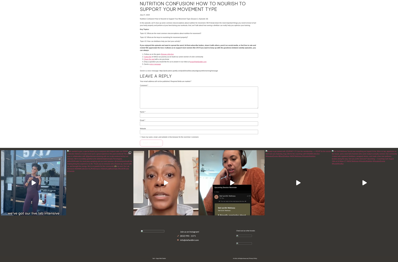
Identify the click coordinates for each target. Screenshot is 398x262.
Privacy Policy (253, 258)
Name (142, 112)
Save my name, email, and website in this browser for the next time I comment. (170, 137)
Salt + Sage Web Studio (159, 258)
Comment (144, 85)
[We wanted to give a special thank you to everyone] (99, 182)
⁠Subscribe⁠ (148, 57)
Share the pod (149, 59)
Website (143, 128)
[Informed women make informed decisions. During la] (165, 182)
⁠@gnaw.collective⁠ (167, 54)
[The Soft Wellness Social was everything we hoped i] (364, 182)
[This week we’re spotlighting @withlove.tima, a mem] (232, 182)
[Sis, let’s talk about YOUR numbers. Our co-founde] (33, 182)
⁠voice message (155, 64)
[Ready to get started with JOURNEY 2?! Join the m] (298, 182)
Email (142, 120)
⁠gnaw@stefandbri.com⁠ (198, 62)
